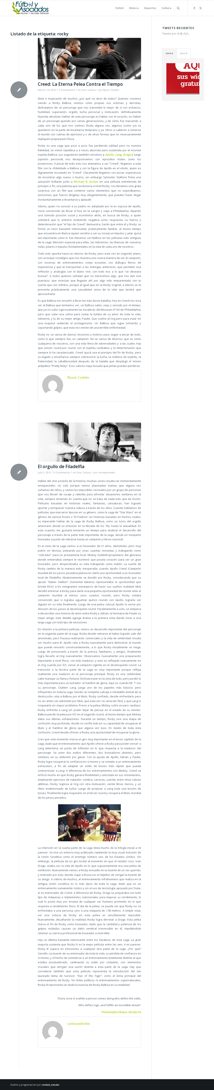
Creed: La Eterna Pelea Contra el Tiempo (80, 84)
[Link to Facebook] (194, 8)
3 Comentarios (67, 89)
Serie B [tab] (183, 53)
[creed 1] (89, 58)
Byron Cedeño (111, 89)
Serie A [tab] (169, 53)
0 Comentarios (62, 472)
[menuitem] (119, 8)
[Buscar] (178, 8)
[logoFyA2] (30, 8)
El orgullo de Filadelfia (61, 466)
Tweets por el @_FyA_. (176, 33)
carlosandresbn (106, 472)
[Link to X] (200, 8)
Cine (83, 89)
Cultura (92, 89)
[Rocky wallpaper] (89, 442)
